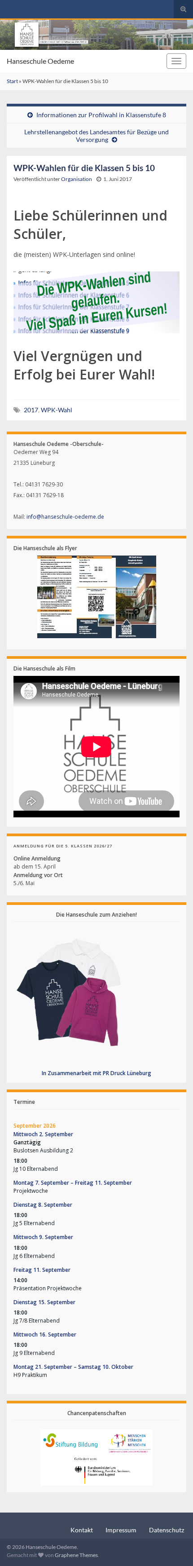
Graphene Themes (76, 1555)
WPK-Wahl (56, 410)
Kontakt (81, 1530)
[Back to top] (173, 1546)
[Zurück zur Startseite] (96, 35)
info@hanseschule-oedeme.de (65, 517)
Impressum (120, 1530)
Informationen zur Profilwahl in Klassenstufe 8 (101, 115)
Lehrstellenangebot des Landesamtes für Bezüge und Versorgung (96, 135)
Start (12, 81)
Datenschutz (166, 1530)
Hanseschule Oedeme (40, 61)
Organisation (76, 179)
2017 (31, 410)
